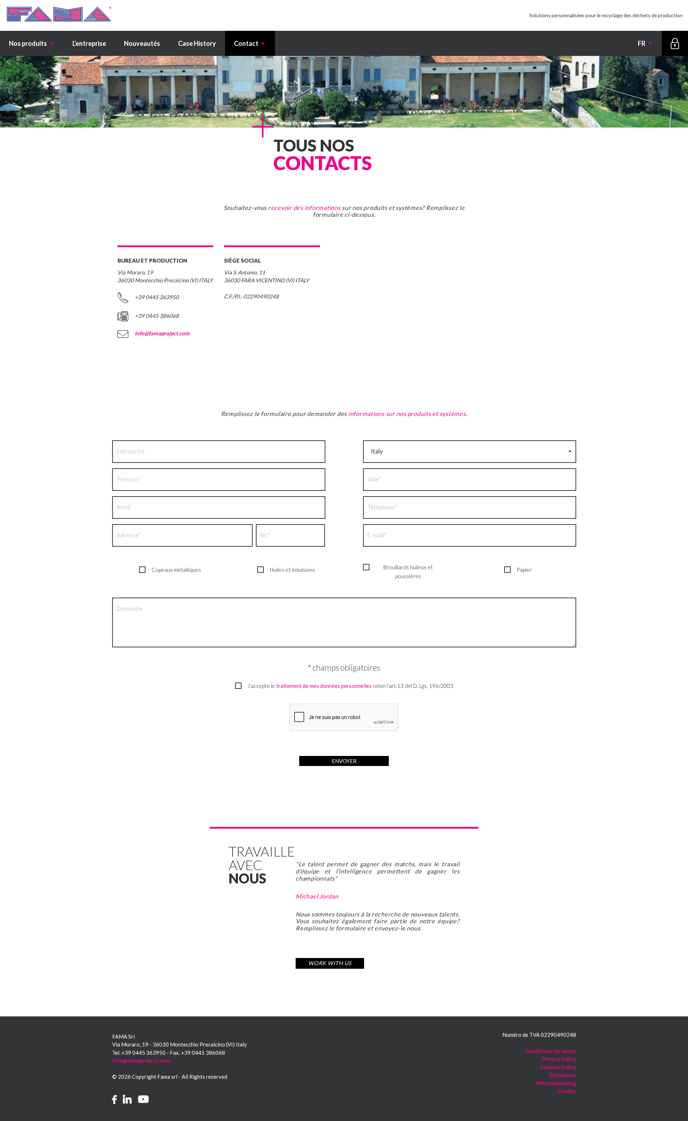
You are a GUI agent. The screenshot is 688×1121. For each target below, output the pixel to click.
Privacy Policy (559, 1058)
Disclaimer (563, 1075)
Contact (250, 43)
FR (645, 43)
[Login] (675, 43)
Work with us (330, 963)
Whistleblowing (556, 1083)
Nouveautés (142, 43)
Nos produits (31, 43)
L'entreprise (89, 43)
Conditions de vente (550, 1051)
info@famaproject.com (162, 333)
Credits (567, 1091)
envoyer (344, 761)
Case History (197, 43)
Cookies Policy (558, 1067)
